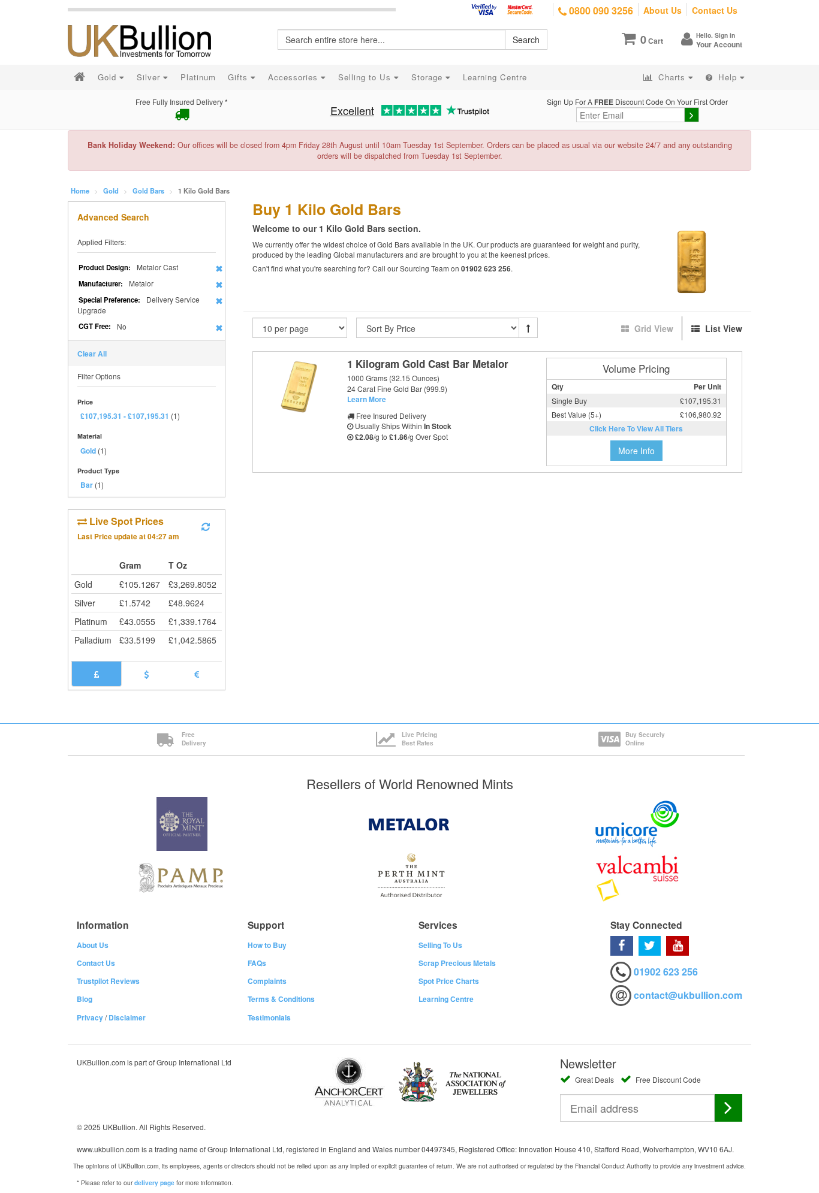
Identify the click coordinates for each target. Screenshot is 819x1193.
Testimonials (269, 1017)
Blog (84, 998)
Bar (86, 484)
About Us (662, 10)
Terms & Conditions (281, 998)
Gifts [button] (239, 77)
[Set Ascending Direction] (528, 328)
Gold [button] (108, 77)
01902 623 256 (666, 971)
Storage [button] (428, 77)
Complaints (267, 980)
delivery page (154, 1183)
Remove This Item (219, 268)
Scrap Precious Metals (457, 963)
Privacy (90, 1017)
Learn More (366, 399)
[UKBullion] (147, 21)
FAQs (257, 963)
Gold (111, 190)
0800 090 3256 (600, 10)
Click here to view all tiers (636, 428)
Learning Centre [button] (495, 77)
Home (80, 190)
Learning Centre (446, 998)
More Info (636, 451)
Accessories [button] (294, 77)
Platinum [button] (198, 77)
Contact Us (714, 10)
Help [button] (727, 77)
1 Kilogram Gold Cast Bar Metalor (427, 364)
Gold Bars (148, 190)
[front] (298, 388)
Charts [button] (671, 77)
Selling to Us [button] (366, 77)
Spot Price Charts (448, 980)
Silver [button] (150, 77)
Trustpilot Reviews (108, 980)
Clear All (92, 353)
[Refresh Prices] (205, 526)
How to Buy (267, 945)
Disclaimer (127, 1017)
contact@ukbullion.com (688, 995)
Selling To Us (440, 945)
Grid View (654, 328)
